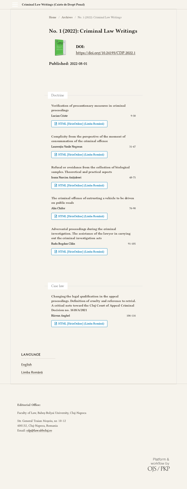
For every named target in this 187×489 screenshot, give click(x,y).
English (26, 364)
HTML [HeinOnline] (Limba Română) (81, 123)
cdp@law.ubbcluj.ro (39, 430)
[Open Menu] (15, 4)
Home (52, 17)
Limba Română (32, 372)
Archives (67, 17)
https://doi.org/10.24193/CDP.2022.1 (105, 52)
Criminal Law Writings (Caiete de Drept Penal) (53, 4)
